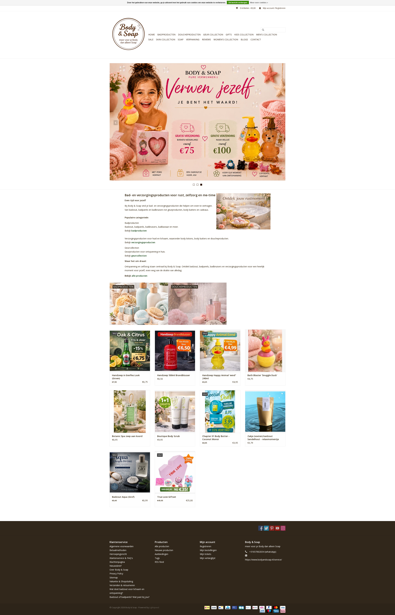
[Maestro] (268, 610)
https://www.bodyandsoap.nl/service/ (263, 559)
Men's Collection (266, 34)
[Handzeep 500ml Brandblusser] (175, 350)
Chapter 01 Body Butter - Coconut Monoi (215, 438)
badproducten (139, 230)
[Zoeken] (263, 29)
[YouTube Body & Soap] (277, 528)
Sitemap (114, 577)
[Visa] (282, 607)
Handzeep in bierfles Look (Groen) (126, 377)
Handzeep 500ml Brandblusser (173, 375)
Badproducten (166, 34)
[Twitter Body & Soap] (266, 528)
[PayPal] (268, 607)
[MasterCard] (275, 607)
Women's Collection (226, 39)
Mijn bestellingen (208, 550)
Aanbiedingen (161, 554)
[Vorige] (116, 122)
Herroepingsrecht (118, 554)
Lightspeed (154, 607)
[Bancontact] (220, 607)
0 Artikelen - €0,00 (247, 8)
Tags (157, 558)
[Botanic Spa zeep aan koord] (130, 411)
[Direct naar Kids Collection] (197, 121)
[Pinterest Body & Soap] (271, 528)
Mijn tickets (205, 554)
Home (151, 34)
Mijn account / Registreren (273, 8)
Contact (256, 39)
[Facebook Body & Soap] (260, 528)
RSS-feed (159, 561)
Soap (180, 39)
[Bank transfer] (213, 607)
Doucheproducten (189, 34)
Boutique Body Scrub (168, 436)
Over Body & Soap (119, 569)
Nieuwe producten (164, 550)
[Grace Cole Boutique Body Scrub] (175, 411)
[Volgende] (279, 122)
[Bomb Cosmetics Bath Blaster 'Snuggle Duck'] (265, 350)
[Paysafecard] (248, 607)
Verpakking (192, 39)
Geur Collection (213, 34)
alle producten (139, 275)
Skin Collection (165, 39)
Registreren (205, 546)
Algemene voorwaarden (121, 546)
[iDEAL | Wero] (206, 607)
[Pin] (234, 607)
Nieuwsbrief (115, 565)
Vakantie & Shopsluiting (121, 581)
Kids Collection (244, 34)
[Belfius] (254, 607)
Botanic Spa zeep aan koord (127, 436)
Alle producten (162, 546)
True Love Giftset (166, 496)
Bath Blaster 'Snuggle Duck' (262, 375)
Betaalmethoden (118, 550)
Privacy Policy (116, 573)
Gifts (229, 34)
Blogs (244, 39)
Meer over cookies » (259, 3)
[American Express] (275, 610)
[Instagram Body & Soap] (283, 528)
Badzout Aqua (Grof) (123, 496)
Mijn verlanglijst (207, 558)
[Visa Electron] (262, 610)
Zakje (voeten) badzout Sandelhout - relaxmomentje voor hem (263, 438)
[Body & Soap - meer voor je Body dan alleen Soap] (128, 35)
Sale (150, 39)
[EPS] (261, 607)
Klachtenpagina (117, 561)
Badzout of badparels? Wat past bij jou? (129, 597)
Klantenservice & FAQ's (121, 558)
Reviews (206, 39)
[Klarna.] (282, 610)
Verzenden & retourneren (122, 585)
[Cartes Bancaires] (241, 607)
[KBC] (227, 607)
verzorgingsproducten (143, 242)
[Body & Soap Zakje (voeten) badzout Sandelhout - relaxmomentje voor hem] (265, 411)
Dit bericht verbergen (238, 3)
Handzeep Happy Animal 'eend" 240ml (219, 377)
